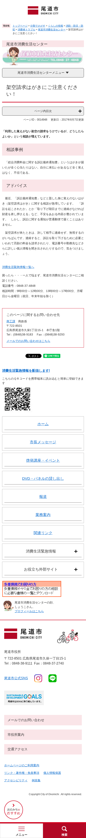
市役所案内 (16, 734)
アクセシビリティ (16, 780)
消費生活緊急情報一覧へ (18, 267)
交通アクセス (18, 749)
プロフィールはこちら (29, 611)
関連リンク (43, 533)
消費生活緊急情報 (41, 551)
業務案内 (43, 515)
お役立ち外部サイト (41, 569)
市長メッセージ (43, 442)
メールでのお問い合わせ (26, 720)
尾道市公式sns (16, 678)
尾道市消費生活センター (52, 29)
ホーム (43, 424)
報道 (43, 497)
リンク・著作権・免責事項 (21, 772)
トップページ (20, 25)
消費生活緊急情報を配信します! (26, 370)
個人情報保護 (52, 772)
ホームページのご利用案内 (21, 765)
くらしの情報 (55, 25)
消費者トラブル (26, 29)
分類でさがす (37, 25)
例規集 (36, 780)
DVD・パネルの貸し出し (43, 478)
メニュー (21, 834)
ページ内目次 (43, 111)
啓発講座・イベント (43, 460)
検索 (64, 834)
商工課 (10, 321)
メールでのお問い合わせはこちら (28, 341)
